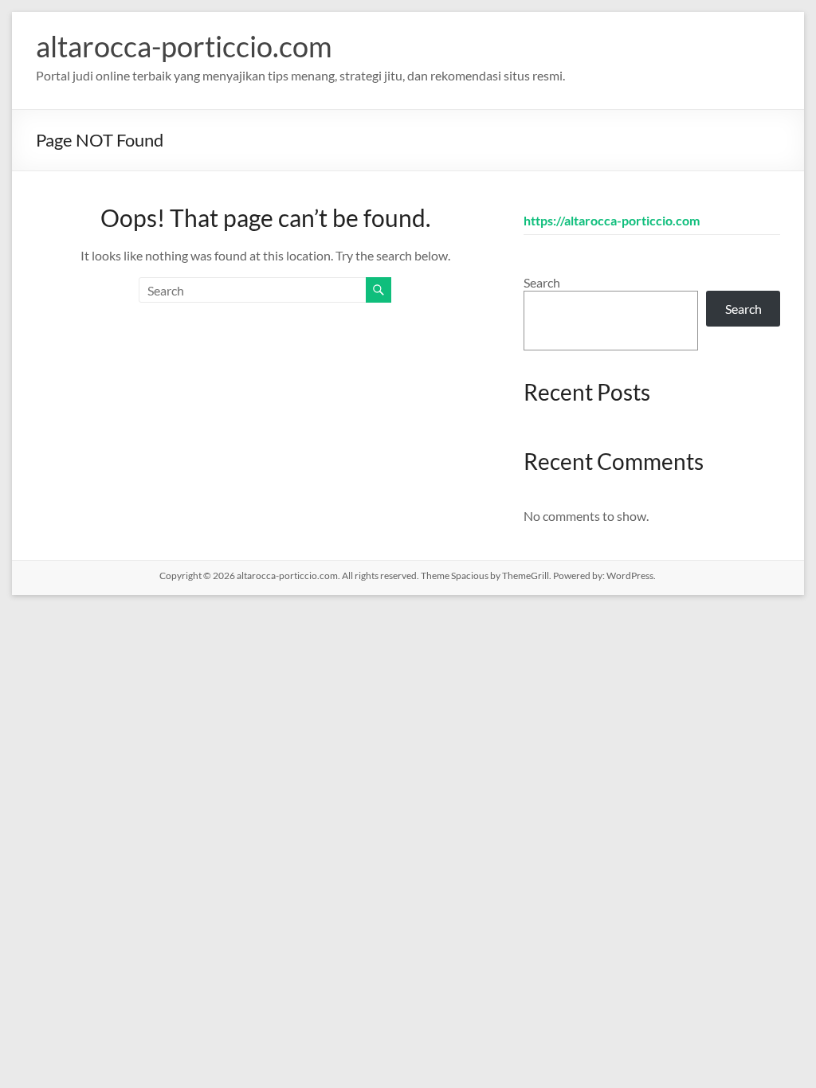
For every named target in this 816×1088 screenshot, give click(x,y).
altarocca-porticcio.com (184, 46)
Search (542, 282)
